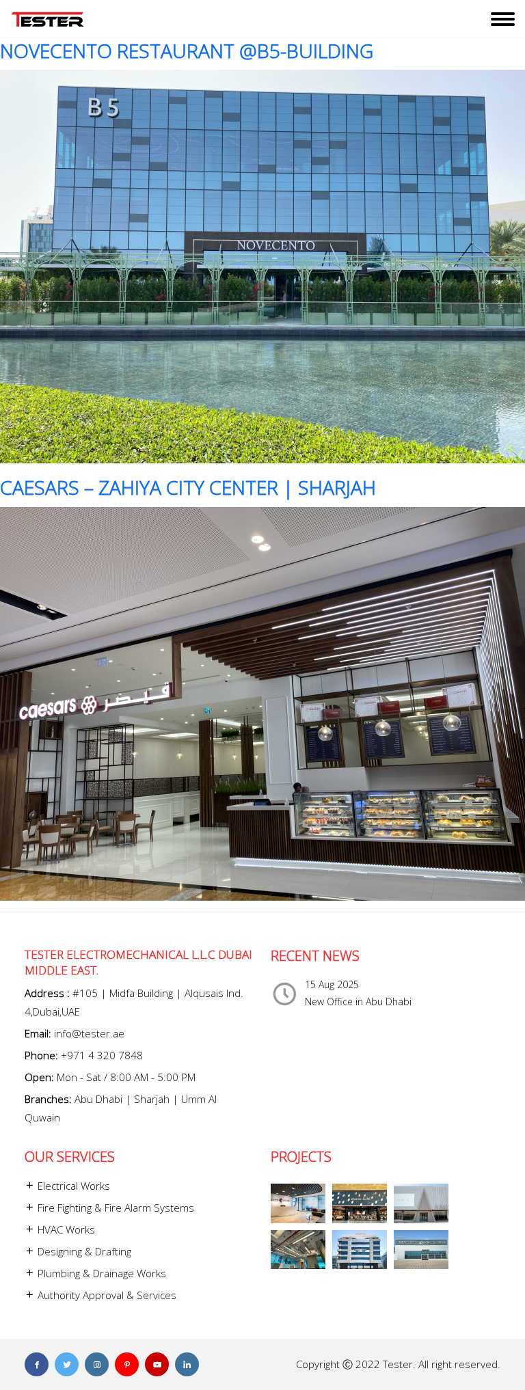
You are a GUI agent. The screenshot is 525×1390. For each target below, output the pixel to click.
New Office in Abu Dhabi (358, 1001)
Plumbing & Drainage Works (100, 1273)
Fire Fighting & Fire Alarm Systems (114, 1207)
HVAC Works (65, 1229)
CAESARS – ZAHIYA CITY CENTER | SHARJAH (188, 487)
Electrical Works (72, 1186)
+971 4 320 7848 (102, 1055)
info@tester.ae (89, 1033)
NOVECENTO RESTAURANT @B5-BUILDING (186, 51)
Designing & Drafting (83, 1251)
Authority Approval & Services (105, 1295)
